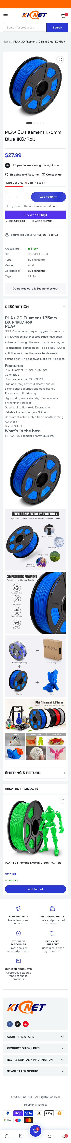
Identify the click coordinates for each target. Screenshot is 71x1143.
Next (63, 845)
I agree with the (32, 206)
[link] (62, 800)
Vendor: (9, 265)
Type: (8, 259)
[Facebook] (10, 1024)
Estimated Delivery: (23, 234)
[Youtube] (26, 1024)
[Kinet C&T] (34, 16)
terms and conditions (42, 206)
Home (6, 41)
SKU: (8, 254)
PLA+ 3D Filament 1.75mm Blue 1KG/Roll (33, 135)
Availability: (12, 248)
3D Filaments (36, 270)
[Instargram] (18, 1024)
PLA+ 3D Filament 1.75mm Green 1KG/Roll (33, 862)
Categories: (12, 270)
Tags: (8, 276)
